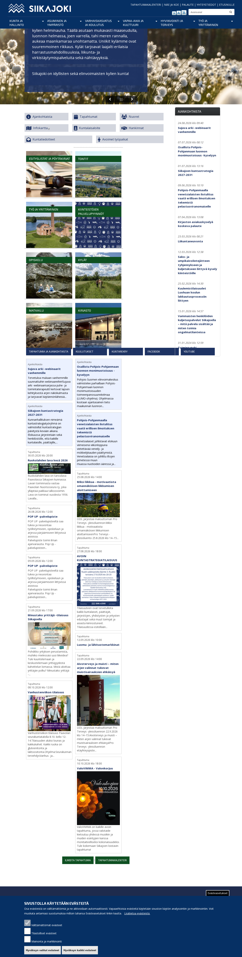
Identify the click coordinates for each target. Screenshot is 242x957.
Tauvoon (87, 73)
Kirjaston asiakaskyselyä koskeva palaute (195, 224)
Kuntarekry (119, 351)
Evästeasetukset (218, 893)
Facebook (154, 351)
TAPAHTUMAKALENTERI (145, 4)
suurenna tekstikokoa (184, 12)
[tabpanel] (95, 610)
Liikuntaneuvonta (190, 241)
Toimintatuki (187, 347)
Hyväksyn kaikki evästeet (80, 950)
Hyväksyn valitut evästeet (42, 950)
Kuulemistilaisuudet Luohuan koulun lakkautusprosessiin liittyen (192, 294)
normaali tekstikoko (178, 13)
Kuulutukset (84, 351)
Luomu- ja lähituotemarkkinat (98, 645)
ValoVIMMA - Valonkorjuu (95, 768)
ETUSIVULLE (226, 4)
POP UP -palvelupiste (42, 516)
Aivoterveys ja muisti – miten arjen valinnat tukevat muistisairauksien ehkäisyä (98, 668)
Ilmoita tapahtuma (78, 860)
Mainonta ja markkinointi (46, 941)
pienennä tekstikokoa (174, 13)
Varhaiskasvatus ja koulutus (98, 23)
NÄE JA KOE (171, 4)
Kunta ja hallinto (16, 23)
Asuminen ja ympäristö (57, 23)
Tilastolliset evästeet (44, 933)
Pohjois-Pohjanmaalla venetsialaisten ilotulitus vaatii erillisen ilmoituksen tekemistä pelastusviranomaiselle (95, 428)
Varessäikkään (113, 73)
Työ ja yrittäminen (208, 23)
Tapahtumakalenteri (112, 860)
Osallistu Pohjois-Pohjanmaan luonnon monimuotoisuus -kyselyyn (98, 371)
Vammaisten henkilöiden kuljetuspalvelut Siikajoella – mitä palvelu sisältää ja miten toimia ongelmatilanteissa (197, 324)
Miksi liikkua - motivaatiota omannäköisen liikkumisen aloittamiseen (96, 486)
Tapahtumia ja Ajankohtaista (48, 351)
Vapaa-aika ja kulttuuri (133, 23)
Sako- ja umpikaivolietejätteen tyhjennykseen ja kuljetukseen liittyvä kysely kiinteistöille (197, 265)
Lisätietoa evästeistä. (137, 913)
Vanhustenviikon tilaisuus (46, 692)
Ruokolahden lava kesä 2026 (48, 460)
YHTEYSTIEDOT (206, 4)
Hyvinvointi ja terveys (172, 23)
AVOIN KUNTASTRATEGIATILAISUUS (97, 558)
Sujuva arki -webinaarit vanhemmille (44, 371)
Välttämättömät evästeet (46, 925)
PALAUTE (188, 4)
